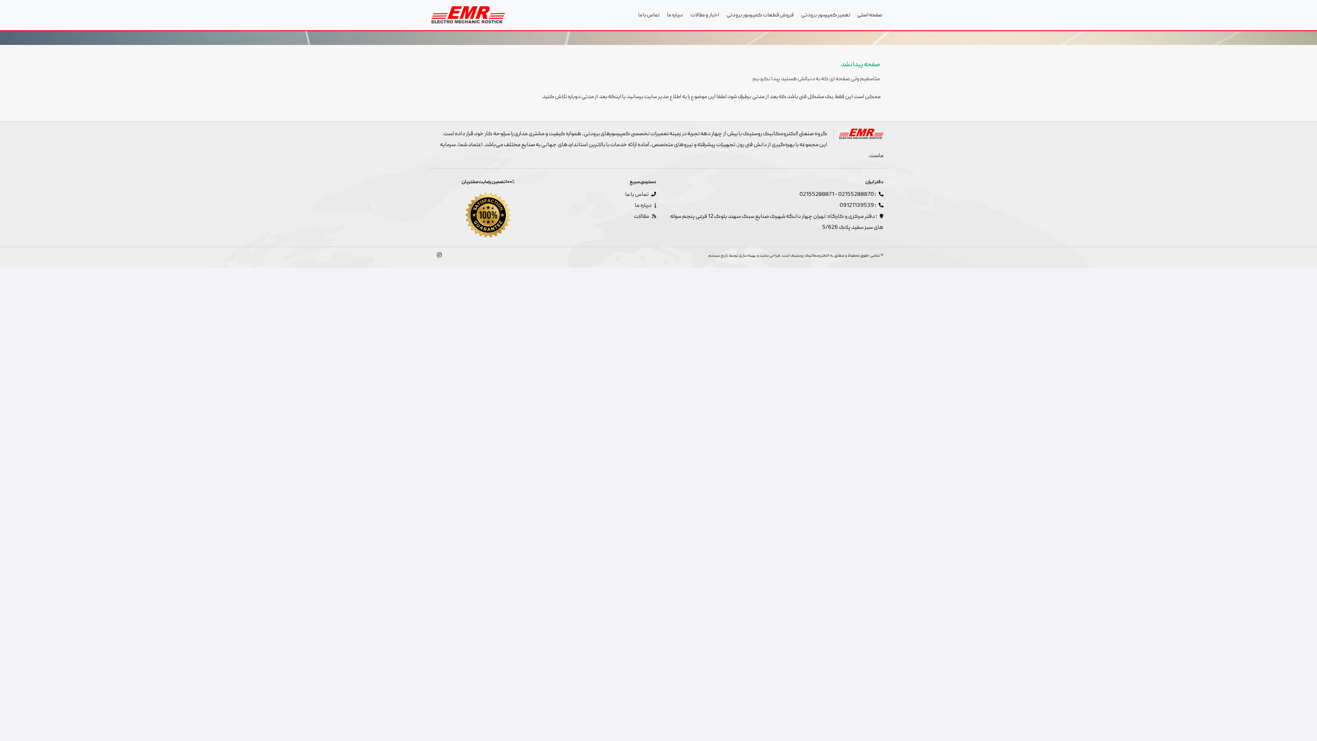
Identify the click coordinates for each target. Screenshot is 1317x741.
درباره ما (675, 15)
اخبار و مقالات (704, 15)
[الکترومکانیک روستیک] (468, 14)
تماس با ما (649, 15)
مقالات (642, 217)
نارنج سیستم (718, 256)
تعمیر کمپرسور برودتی (825, 15)
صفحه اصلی (869, 15)
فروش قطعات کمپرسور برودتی (760, 15)
